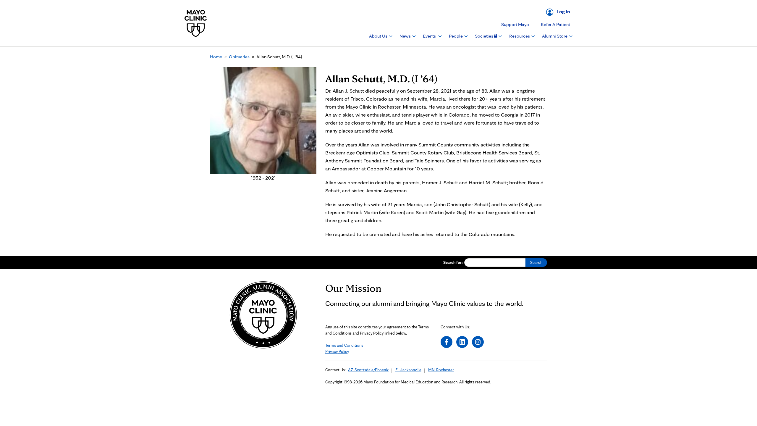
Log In (563, 11)
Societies (484, 36)
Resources (520, 36)
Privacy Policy (337, 351)
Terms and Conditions (344, 345)
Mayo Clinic (196, 23)
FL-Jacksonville (408, 369)
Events (430, 36)
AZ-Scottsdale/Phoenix (368, 369)
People (456, 36)
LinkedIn (462, 342)
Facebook (446, 342)
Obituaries (239, 56)
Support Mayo (515, 24)
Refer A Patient (555, 24)
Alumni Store (555, 36)
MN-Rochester (441, 369)
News (405, 36)
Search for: (453, 262)
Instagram (478, 342)
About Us (378, 36)
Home (216, 56)
